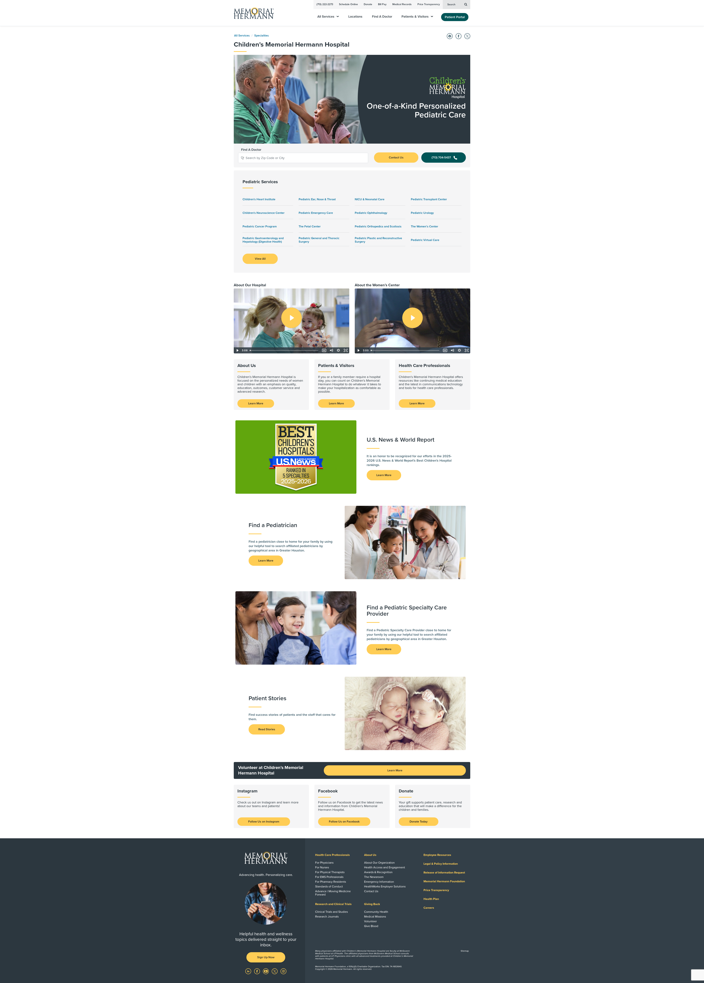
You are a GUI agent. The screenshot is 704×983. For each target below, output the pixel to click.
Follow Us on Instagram (263, 821)
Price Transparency (428, 4)
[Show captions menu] (324, 350)
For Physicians (324, 862)
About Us (370, 855)
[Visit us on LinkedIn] (248, 971)
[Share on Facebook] (458, 36)
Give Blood (371, 926)
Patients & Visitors (415, 17)
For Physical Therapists (329, 872)
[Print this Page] (450, 36)
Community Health (376, 911)
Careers (428, 908)
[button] (242, 158)
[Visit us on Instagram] (283, 971)
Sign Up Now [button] (265, 957)
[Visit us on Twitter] (275, 971)
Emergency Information (379, 881)
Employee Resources (437, 855)
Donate (368, 4)
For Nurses (322, 867)
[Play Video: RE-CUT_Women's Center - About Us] (412, 318)
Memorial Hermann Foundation (444, 881)
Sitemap (465, 951)
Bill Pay (382, 4)
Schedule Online (348, 4)
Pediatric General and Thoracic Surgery (319, 240)
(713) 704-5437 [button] (442, 157)
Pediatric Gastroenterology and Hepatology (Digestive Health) (263, 240)
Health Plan (431, 899)
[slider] (284, 350)
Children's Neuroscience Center (264, 213)
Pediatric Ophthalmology (371, 213)
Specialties (261, 35)
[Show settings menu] (338, 350)
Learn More (255, 403)
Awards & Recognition (378, 872)
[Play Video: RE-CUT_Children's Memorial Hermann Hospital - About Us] (291, 318)
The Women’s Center (424, 226)
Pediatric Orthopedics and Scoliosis (378, 226)
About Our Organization (379, 862)
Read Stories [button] (266, 729)
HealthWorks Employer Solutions (385, 886)
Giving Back (372, 904)
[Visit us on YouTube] (266, 971)
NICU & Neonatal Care (369, 199)
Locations (355, 17)
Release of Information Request (444, 872)
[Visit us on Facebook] (257, 971)
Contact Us (371, 891)
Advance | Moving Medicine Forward (333, 893)
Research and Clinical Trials (333, 904)
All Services (325, 17)
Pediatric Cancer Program (260, 226)
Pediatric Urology (422, 213)
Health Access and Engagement (384, 867)
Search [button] (451, 4)
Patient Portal (455, 17)
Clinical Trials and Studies (331, 911)
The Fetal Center (310, 226)
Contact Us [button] (396, 157)
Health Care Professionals (332, 855)
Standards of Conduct (329, 886)
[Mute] (331, 350)
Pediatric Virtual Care (425, 240)
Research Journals (327, 916)
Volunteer (370, 921)
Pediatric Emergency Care (316, 213)
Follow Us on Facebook (344, 821)
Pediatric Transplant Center (429, 199)
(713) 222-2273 (324, 4)
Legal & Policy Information (440, 864)
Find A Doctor (382, 17)
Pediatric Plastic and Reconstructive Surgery (378, 240)
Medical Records (402, 4)
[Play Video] (237, 350)
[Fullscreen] (345, 350)
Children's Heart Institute (259, 199)
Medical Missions (375, 916)
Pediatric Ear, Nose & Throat (317, 199)
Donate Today (419, 821)
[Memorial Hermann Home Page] (252, 13)
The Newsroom (374, 877)
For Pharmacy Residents (330, 881)
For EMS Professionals (329, 877)
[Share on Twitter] (467, 36)
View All (260, 259)
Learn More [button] (383, 475)
